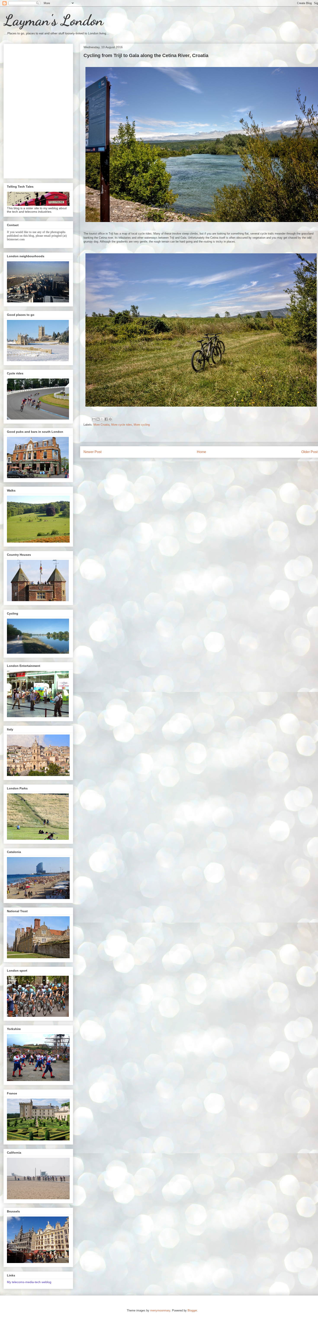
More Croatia (101, 424)
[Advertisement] (38, 110)
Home (201, 452)
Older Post (309, 452)
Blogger (192, 1310)
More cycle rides (121, 424)
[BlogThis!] (98, 419)
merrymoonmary (160, 1310)
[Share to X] (102, 419)
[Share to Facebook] (106, 419)
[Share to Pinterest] (110, 419)
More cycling (142, 424)
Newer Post (92, 452)
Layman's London (53, 20)
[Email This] (94, 419)
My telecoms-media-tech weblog (29, 1282)
